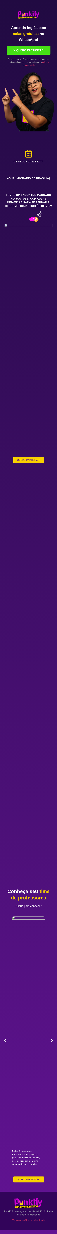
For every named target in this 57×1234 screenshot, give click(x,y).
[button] (5, 1040)
